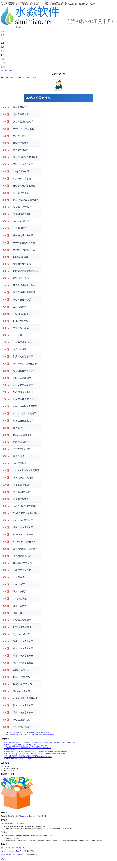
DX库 (3, 67)
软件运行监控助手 (22, 727)
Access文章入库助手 (23, 385)
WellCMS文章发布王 (23, 534)
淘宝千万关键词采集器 (24, 292)
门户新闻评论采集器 (23, 356)
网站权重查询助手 (22, 719)
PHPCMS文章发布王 (23, 257)
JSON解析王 (19, 584)
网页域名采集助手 (22, 492)
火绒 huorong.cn (23, 816)
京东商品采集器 (21, 499)
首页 (2, 31)
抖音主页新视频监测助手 (25, 157)
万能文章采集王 (21, 114)
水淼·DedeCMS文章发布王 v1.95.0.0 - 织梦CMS (18, 758)
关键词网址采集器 (22, 264)
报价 (2, 55)
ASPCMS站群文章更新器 (25, 406)
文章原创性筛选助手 (23, 121)
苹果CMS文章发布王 (23, 655)
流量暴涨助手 (19, 456)
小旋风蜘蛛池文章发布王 (25, 698)
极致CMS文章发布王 (23, 648)
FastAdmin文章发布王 (23, 684)
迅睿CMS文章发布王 (23, 570)
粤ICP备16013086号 (6, 854)
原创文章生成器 (21, 107)
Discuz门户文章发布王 (24, 250)
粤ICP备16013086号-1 (19, 854)
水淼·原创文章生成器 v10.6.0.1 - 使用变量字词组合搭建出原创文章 (30, 732)
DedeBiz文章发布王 (22, 677)
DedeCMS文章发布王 (23, 128)
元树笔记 (17, 428)
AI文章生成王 (20, 598)
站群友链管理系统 (22, 442)
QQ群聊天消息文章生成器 (26, 200)
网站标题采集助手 (22, 620)
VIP (2, 39)
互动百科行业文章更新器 (25, 506)
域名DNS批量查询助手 (24, 371)
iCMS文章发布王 (21, 670)
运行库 (3, 63)
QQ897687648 (11, 770)
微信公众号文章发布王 (24, 185)
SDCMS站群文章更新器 (24, 413)
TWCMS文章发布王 (22, 449)
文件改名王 (18, 335)
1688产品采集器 (21, 463)
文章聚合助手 (19, 577)
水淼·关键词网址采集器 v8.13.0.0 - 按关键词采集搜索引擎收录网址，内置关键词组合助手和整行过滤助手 (35, 751)
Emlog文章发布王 (21, 321)
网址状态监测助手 (22, 378)
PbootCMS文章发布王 (23, 563)
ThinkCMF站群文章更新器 (26, 513)
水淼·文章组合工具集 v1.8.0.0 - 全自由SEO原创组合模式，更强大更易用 (25, 746)
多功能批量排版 (21, 193)
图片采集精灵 (19, 306)
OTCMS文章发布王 (22, 221)
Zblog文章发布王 (21, 171)
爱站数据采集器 (21, 143)
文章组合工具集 (21, 328)
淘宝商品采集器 (21, 278)
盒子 (2, 35)
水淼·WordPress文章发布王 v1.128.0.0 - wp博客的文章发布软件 (22, 755)
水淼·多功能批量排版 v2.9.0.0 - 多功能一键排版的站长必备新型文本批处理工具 (28, 757)
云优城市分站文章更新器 (25, 549)
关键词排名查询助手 (23, 214)
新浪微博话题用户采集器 (25, 285)
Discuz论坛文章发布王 (24, 242)
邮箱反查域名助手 (22, 484)
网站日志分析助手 (22, 299)
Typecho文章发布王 (22, 634)
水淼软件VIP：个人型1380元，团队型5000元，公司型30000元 (22, 744)
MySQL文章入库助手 (23, 392)
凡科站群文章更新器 (23, 477)
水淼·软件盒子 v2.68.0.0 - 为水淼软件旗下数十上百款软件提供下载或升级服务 (27, 748)
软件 (2, 43)
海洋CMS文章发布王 (23, 662)
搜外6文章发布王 (21, 150)
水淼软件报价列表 (9, 749)
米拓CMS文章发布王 (23, 641)
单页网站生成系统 (22, 178)
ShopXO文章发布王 (22, 691)
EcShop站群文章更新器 (24, 541)
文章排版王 (18, 613)
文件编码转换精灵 (22, 556)
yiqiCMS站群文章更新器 (25, 363)
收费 (10, 70)
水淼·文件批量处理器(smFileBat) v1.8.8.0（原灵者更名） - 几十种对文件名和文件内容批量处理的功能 (34, 753)
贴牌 (2, 59)
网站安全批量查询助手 (24, 399)
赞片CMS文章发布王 (23, 705)
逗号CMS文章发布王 (23, 712)
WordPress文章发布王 (23, 207)
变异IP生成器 (19, 349)
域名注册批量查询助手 (24, 420)
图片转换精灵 (19, 591)
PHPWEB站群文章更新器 (25, 271)
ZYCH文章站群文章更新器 (26, 470)
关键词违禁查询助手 (23, 235)
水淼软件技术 (18, 851)
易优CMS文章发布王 (23, 527)
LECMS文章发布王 (22, 627)
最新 (2, 47)
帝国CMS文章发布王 (23, 164)
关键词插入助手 (21, 314)
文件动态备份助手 (22, 342)
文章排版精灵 (19, 606)
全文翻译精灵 (19, 228)
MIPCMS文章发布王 (23, 520)
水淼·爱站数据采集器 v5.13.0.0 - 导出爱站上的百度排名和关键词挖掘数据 (32, 734)
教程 (2, 51)
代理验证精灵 (19, 136)
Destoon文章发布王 (22, 435)
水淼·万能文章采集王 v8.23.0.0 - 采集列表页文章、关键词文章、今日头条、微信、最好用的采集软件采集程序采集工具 (40, 742)
